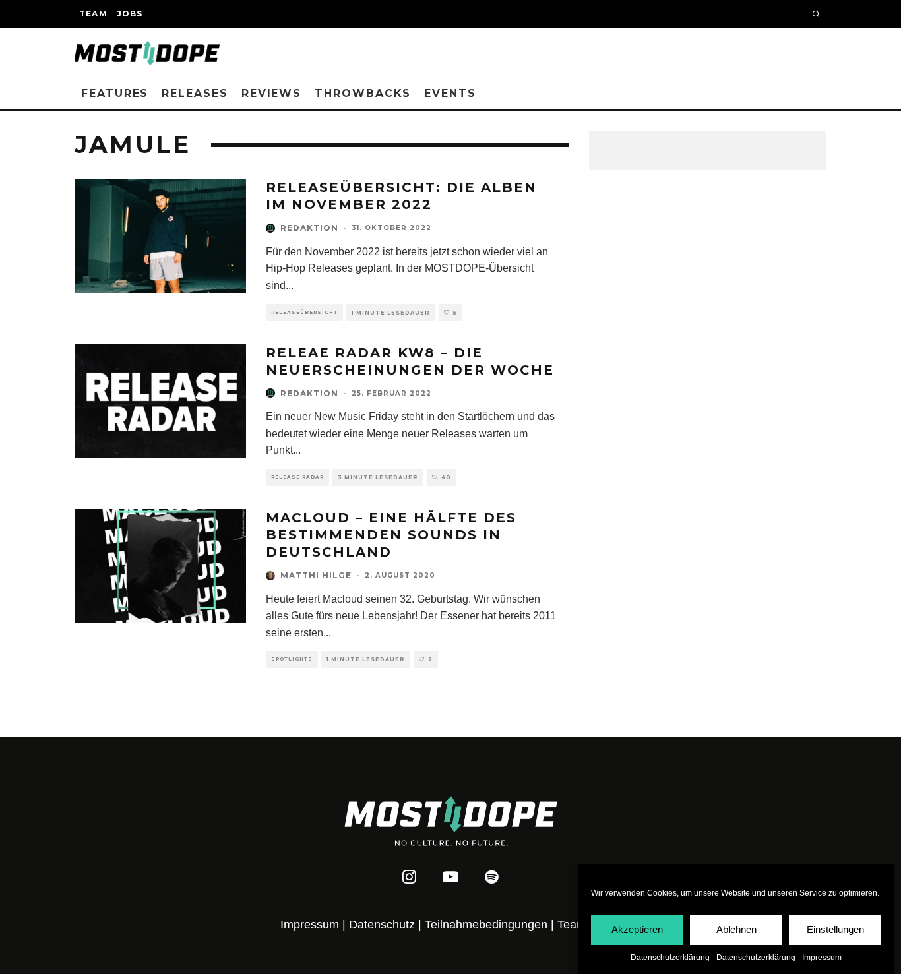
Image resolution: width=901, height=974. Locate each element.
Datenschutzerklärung (670, 957)
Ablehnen (736, 929)
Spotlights (292, 659)
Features (114, 93)
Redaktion (309, 228)
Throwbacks (363, 93)
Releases (195, 93)
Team (93, 13)
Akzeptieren (637, 929)
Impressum (822, 957)
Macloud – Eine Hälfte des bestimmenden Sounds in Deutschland (391, 535)
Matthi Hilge (316, 575)
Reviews (271, 93)
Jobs (130, 13)
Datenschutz (382, 924)
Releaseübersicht (304, 312)
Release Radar (297, 477)
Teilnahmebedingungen (486, 924)
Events (450, 93)
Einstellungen (835, 929)
